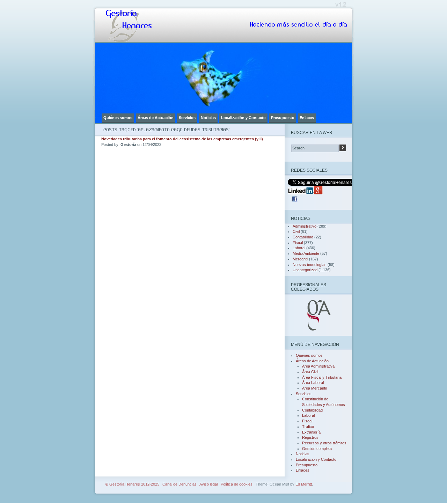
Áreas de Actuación (156, 118)
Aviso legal (208, 484)
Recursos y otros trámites (324, 443)
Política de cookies (236, 484)
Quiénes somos (117, 118)
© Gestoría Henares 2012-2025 (132, 484)
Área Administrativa (318, 366)
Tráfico (308, 426)
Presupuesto (282, 118)
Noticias (208, 118)
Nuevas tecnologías (310, 264)
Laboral (299, 248)
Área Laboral (313, 382)
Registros (310, 437)
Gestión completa (317, 448)
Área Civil (310, 372)
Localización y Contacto (243, 118)
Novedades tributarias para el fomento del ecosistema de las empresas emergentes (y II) (182, 139)
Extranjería (311, 432)
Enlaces (307, 118)
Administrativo (304, 226)
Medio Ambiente (306, 253)
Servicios (187, 118)
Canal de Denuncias (179, 484)
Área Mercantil (314, 388)
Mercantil (300, 259)
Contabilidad (303, 237)
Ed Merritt (303, 484)
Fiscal (298, 243)
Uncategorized (305, 270)
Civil (296, 231)
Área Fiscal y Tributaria (322, 377)
